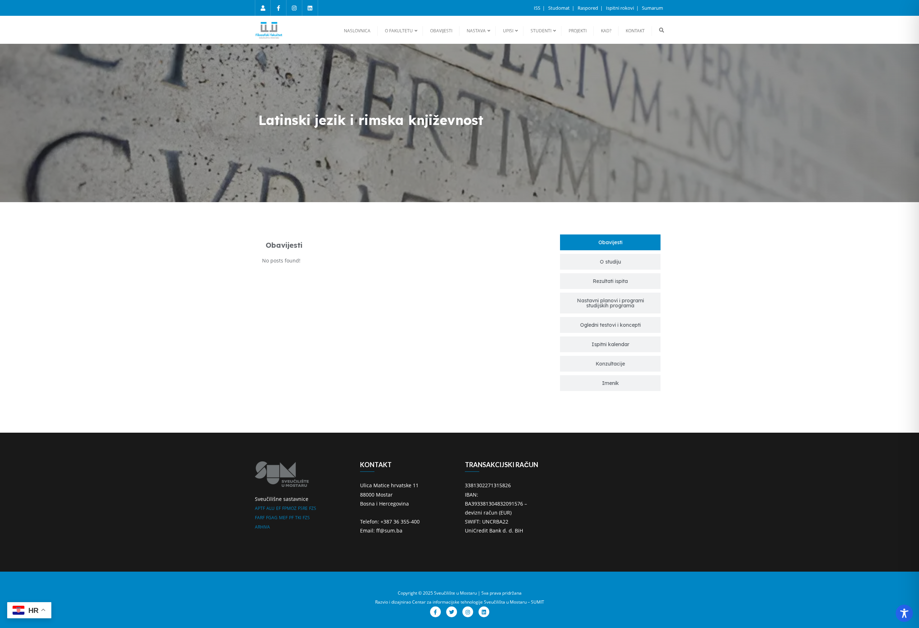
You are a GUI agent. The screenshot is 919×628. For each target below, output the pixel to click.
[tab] (610, 242)
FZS (312, 508)
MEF (283, 518)
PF (291, 518)
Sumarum (652, 8)
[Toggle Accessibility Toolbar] (904, 613)
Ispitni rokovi (620, 8)
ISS (537, 8)
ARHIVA (262, 527)
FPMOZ (289, 508)
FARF (260, 518)
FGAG (271, 518)
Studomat (559, 8)
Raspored (588, 8)
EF (278, 508)
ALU (270, 508)
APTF (260, 508)
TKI (298, 518)
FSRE (303, 508)
